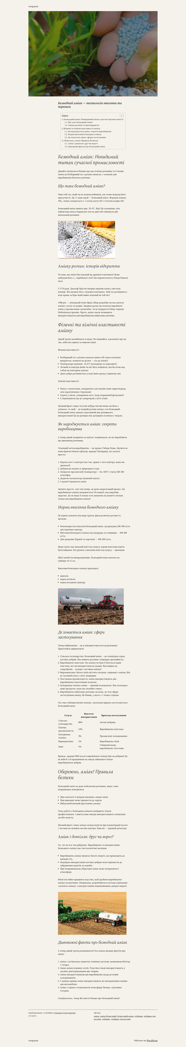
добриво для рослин (121, 1019)
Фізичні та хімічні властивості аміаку (82, 128)
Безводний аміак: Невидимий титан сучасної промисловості (93, 119)
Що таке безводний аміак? (80, 122)
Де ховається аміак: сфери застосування (87, 137)
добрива (139, 1016)
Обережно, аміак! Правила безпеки (81, 140)
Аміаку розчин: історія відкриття (83, 125)
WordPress (152, 1040)
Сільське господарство (65, 1013)
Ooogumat (33, 6)
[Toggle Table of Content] (120, 116)
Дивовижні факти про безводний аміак (86, 146)
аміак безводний (108, 1016)
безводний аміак (125, 1016)
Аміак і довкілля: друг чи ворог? (83, 143)
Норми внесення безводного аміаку (84, 134)
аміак (96, 1016)
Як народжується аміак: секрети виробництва (89, 131)
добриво (106, 1019)
